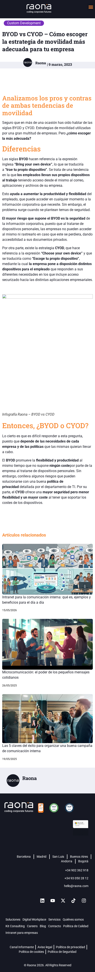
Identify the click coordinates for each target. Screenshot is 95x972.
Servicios (54, 919)
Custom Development (24, 23)
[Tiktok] (73, 900)
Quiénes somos (73, 919)
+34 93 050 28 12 (76, 878)
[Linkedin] (42, 900)
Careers (32, 926)
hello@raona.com (76, 886)
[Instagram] (83, 900)
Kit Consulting (15, 926)
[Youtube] (52, 900)
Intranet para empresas (22, 932)
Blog (43, 926)
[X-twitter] (63, 900)
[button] (90, 7)
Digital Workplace (34, 919)
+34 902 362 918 (76, 870)
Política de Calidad (75, 926)
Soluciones (13, 919)
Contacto (54, 926)
